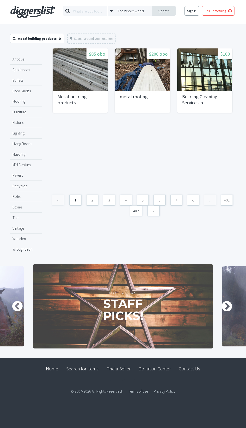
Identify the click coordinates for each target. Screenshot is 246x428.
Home (52, 369)
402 (136, 210)
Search (164, 10)
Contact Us (189, 369)
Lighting (18, 133)
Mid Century (21, 164)
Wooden (19, 238)
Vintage (18, 228)
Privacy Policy (164, 391)
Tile (15, 217)
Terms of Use (138, 391)
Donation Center (155, 369)
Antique (18, 59)
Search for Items (82, 369)
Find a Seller (118, 369)
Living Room (21, 143)
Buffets (17, 80)
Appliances (21, 69)
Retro (16, 196)
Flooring (18, 101)
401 (227, 200)
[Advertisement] (142, 156)
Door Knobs (21, 90)
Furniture (19, 111)
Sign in (192, 11)
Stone (17, 207)
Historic (18, 122)
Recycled (20, 185)
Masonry (18, 154)
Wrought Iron (22, 249)
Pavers (17, 175)
